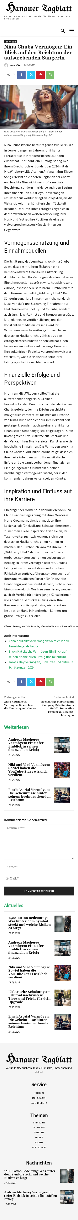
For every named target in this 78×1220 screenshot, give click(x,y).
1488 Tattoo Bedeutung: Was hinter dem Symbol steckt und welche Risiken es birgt (29, 923)
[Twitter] (31, 75)
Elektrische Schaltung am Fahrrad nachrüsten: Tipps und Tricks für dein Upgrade (29, 997)
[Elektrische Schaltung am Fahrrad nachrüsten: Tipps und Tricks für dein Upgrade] (62, 998)
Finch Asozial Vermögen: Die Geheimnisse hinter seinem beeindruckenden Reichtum (29, 795)
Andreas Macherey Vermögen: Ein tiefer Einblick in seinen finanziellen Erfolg (26, 745)
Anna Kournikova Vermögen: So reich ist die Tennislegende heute (20, 705)
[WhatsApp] (50, 75)
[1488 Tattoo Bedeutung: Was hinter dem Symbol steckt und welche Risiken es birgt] (62, 924)
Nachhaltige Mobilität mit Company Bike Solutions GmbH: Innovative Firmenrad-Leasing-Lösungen (57, 708)
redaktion (15, 65)
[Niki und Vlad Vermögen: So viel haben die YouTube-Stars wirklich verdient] (62, 770)
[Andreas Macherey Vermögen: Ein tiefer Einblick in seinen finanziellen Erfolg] (62, 745)
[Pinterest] (40, 75)
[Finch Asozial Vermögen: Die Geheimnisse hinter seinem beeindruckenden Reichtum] (62, 795)
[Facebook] (21, 75)
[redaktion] (7, 65)
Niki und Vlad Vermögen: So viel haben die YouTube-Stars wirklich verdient (29, 770)
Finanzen (10, 41)
